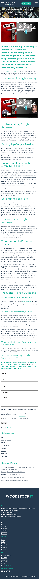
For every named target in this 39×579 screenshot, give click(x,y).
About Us (3, 522)
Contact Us (3, 526)
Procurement (4, 545)
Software (4, 453)
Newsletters (4, 528)
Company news (6, 440)
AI (2, 437)
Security (3, 451)
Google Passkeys (10, 71)
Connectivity (4, 547)
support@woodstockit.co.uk (7, 568)
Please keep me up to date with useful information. (16, 418)
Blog (2, 524)
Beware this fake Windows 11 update (12, 477)
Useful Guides (4, 530)
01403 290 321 (26, 3)
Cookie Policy (4, 532)
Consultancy (4, 544)
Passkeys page (27, 301)
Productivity (5, 445)
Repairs (3, 448)
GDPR (3, 442)
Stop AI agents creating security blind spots (14, 480)
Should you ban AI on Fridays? (10, 474)
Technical (8, 427)
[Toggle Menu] (36, 3)
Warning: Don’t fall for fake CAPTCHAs (13, 472)
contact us (29, 364)
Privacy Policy (22, 416)
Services (3, 542)
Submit (4, 423)
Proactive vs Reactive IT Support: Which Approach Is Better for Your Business (18, 508)
